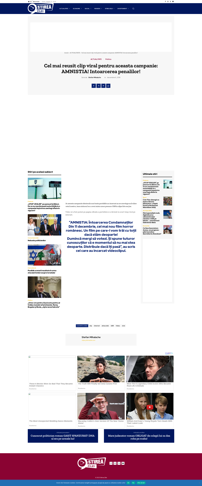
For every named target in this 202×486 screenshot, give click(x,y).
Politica (108, 59)
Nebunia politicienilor (37, 240)
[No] (199, 483)
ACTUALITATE (75, 53)
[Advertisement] (101, 37)
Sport (144, 197)
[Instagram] (168, 1)
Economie (146, 225)
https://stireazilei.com (88, 340)
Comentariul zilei (33, 238)
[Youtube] (173, 1)
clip (91, 326)
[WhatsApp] (108, 86)
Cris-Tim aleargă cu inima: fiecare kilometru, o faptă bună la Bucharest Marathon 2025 (151, 203)
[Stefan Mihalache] (73, 339)
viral (123, 326)
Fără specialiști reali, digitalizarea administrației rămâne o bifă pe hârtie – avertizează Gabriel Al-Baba (151, 218)
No (133, 483)
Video (118, 326)
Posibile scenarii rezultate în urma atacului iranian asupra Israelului (42, 271)
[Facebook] (165, 1)
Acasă (66, 53)
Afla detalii (141, 483)
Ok (128, 483)
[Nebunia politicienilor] (44, 225)
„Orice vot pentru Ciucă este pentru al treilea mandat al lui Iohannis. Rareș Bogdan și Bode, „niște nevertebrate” (44, 305)
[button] (133, 8)
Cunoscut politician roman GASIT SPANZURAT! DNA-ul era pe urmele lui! (63, 437)
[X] (170, 1)
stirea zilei (105, 326)
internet (97, 326)
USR (112, 326)
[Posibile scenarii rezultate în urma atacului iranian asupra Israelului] (44, 255)
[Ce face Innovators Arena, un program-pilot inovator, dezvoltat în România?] (167, 229)
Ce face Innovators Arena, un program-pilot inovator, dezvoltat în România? (152, 231)
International (32, 268)
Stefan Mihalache (94, 77)
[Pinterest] (103, 86)
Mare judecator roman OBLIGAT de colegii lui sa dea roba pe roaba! (139, 437)
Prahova (30, 201)
